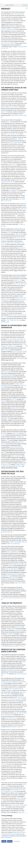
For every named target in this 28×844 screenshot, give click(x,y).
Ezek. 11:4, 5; (5, 371)
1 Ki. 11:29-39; (11, 551)
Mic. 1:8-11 (8, 418)
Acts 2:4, (20, 385)
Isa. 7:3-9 (17, 551)
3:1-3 (18, 106)
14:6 (14, 791)
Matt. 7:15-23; (14, 542)
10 (15, 628)
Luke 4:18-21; (4, 699)
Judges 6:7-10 (4, 72)
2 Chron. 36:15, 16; (14, 315)
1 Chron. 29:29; (6, 243)
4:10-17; (18, 351)
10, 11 (20, 466)
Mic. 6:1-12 (4, 516)
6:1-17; (19, 646)
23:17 (13, 43)
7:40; (13, 682)
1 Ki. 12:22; (4, 43)
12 (25, 284)
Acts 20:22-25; (15, 789)
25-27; (7, 682)
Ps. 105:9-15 (19, 139)
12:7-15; (22, 237)
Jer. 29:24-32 (9, 385)
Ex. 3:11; (14, 351)
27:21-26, (21, 789)
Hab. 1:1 (20, 437)
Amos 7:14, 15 (13, 346)
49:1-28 (21, 142)
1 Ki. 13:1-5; (5, 598)
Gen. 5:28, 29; (15, 115)
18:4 (15, 29)
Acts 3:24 (9, 232)
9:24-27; (21, 115)
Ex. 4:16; (12, 164)
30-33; (25, 805)
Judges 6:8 (23, 203)
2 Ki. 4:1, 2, (13, 646)
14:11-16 (9, 532)
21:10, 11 (3, 807)
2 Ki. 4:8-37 (17, 320)
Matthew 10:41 (5, 322)
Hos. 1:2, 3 (7, 464)
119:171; (3, 29)
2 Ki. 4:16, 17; (17, 598)
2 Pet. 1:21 (7, 349)
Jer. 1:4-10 (23, 351)
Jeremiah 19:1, (14, 466)
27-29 (7, 786)
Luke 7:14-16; (12, 688)
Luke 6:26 (10, 565)
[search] (26, 2)
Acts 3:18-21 (20, 14)
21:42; (24, 697)
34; (2, 791)
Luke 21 (20, 726)
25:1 (22, 234)
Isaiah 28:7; (21, 574)
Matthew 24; (9, 726)
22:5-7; (16, 574)
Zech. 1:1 (22, 339)
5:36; (7, 694)
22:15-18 (18, 134)
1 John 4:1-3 (16, 543)
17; (13, 598)
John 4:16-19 (19, 688)
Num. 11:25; (4, 201)
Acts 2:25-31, (21, 248)
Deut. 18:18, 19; (18, 682)
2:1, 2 (3, 435)
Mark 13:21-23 (22, 542)
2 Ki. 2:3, (18, 627)
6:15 (2, 387)
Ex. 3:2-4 (4, 433)
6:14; (10, 682)
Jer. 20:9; (6, 375)
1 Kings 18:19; (10, 574)
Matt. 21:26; (13, 670)
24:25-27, (13, 699)
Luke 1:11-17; (15, 433)
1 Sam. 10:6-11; (19, 383)
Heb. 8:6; (5, 181)
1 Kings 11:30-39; (20, 464)
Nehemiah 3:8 (5, 615)
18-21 (4, 226)
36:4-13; (19, 456)
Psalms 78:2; (22, 27)
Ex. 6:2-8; (11, 190)
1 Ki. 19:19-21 (20, 358)
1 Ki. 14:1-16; (17, 284)
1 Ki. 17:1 (5, 48)
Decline (10, 841)
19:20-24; (3, 385)
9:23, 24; (10, 181)
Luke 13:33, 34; (20, 713)
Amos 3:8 (11, 375)
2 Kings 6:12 (9, 690)
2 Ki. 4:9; (9, 43)
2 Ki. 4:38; (8, 634)
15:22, (21, 805)
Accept (4, 841)
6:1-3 (12, 634)
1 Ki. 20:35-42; (6, 646)
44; (17, 699)
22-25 (6, 764)
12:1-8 (9, 201)
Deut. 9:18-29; (19, 297)
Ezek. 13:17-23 (13, 577)
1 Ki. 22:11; (9, 569)
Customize (17, 841)
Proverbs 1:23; (10, 29)
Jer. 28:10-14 (15, 569)
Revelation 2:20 (5, 579)
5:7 (25, 209)
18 (7, 239)
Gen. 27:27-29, (11, 142)
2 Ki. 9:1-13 (13, 399)
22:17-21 (3, 443)
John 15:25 (21, 699)
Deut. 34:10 (16, 190)
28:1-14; (18, 563)
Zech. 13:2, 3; (18, 583)
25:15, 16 (3, 244)
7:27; (9, 699)
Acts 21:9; (21, 812)
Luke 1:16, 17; (17, 673)
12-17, (24, 385)
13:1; (18, 805)
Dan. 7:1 (6, 440)
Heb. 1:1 (4, 452)
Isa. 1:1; (16, 437)
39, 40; (17, 142)
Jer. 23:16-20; (13, 563)
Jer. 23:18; (21, 46)
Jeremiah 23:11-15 (6, 576)
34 (1, 250)
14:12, (10, 598)
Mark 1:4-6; (7, 670)
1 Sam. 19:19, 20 (18, 630)
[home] (2, 1)
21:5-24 (16, 718)
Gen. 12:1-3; (7, 134)
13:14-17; (13, 134)
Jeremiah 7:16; (19, 299)
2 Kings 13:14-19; (5, 466)
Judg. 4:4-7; (21, 209)
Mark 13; (15, 726)
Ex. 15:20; (22, 199)
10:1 (13, 181)
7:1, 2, (22, 598)
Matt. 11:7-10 (4, 673)
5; (20, 627)
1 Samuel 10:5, (10, 628)
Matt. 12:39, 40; (18, 697)
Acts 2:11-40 (18, 740)
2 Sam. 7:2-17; (16, 237)
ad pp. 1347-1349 (10, 5)
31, (25, 789)
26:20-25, (8, 714)
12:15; (22, 243)
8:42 (10, 694)
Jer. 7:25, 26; (22, 315)
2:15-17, (10, 106)
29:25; (19, 243)
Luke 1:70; (14, 14)
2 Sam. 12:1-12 (18, 280)
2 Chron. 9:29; (13, 243)
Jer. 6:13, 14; (4, 532)
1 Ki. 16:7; (9, 339)
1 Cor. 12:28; (20, 798)
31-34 (12, 714)
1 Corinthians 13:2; (8, 791)
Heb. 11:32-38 (4, 316)
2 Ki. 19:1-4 (7, 299)
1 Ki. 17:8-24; (10, 320)
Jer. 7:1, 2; (14, 456)
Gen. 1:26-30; (5, 106)
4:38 (22, 627)
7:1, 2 (15, 164)
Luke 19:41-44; (10, 718)
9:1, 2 (22, 646)
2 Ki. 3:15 (19, 447)
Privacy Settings (7, 837)
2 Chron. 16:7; (16, 339)
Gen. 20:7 (9, 121)
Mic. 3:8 (10, 371)
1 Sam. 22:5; (18, 234)
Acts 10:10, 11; (20, 442)
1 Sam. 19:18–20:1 (16, 408)
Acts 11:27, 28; (13, 805)
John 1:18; (3, 694)
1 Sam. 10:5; (14, 447)
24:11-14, (3, 239)
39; (16, 646)
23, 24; (15, 106)
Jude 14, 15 (4, 112)
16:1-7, (22, 284)
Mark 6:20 (19, 670)
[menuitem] (2, 1)
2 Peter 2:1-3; (9, 543)
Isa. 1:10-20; (23, 514)
